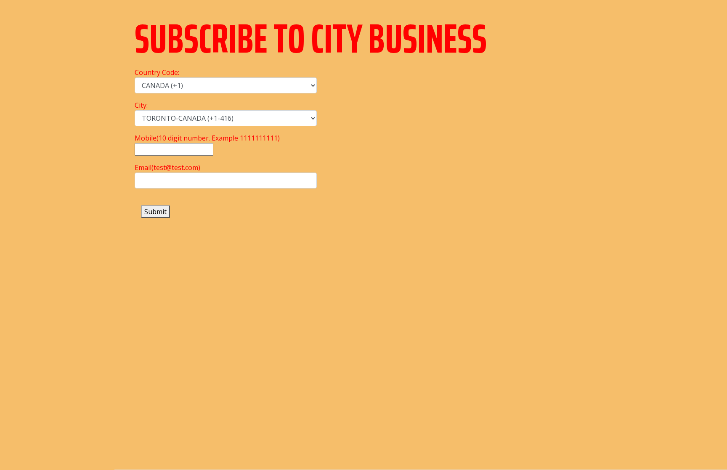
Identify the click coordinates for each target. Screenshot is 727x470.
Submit (155, 211)
